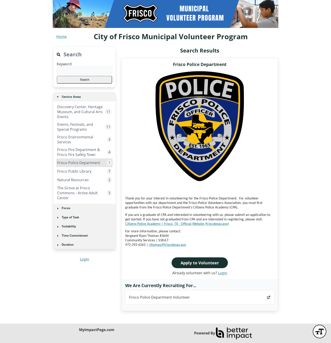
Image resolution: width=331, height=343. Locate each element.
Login (84, 259)
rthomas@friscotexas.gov (167, 245)
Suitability (68, 226)
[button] (84, 80)
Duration (67, 244)
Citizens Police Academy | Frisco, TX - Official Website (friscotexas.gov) (177, 224)
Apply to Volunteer (200, 262)
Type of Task (70, 217)
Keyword (64, 64)
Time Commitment (74, 235)
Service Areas (71, 96)
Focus (65, 208)
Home (61, 36)
